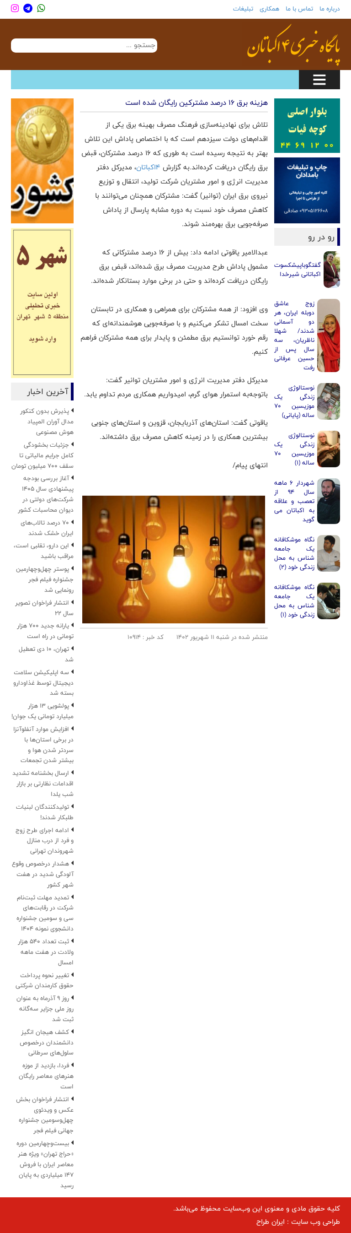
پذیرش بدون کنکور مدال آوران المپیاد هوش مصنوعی (47, 422)
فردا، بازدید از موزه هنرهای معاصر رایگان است (46, 1076)
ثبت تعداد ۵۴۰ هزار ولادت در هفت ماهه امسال (46, 952)
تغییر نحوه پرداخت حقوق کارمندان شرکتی (45, 980)
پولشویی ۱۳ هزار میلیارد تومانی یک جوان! (42, 711)
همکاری (269, 8)
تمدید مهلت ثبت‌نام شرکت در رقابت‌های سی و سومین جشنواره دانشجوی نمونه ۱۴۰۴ (45, 913)
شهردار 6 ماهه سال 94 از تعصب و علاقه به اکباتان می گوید (294, 501)
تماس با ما (299, 8)
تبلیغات (243, 8)
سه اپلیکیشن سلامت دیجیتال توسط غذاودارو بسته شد (43, 683)
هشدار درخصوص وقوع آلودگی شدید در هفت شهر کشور (43, 874)
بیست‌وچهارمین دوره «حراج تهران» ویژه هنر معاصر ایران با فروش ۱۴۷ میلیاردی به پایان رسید (45, 1164)
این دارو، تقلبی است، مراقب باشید (44, 551)
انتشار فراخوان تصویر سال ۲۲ (44, 608)
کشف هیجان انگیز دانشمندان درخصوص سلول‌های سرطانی (47, 1043)
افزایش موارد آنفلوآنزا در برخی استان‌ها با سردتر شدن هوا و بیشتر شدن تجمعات (43, 745)
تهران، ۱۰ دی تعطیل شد (46, 654)
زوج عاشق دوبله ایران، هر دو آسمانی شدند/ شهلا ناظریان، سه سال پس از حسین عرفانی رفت (294, 335)
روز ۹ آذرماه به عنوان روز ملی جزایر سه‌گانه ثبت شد (45, 1009)
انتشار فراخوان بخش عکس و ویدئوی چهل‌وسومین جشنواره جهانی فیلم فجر (45, 1115)
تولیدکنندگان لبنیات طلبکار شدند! (45, 812)
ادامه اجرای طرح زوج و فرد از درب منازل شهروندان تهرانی (45, 841)
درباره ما (329, 8)
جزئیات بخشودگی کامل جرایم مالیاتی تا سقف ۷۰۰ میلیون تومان (42, 455)
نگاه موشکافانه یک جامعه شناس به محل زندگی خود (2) (294, 553)
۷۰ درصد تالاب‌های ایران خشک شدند (47, 528)
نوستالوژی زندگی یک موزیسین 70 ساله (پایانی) (294, 401)
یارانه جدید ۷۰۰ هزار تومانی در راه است (45, 631)
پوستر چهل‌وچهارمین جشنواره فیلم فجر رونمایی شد (45, 579)
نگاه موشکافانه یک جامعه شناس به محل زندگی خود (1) (294, 601)
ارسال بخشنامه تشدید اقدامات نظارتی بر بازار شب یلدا (43, 784)
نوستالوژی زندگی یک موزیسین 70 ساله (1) (294, 449)
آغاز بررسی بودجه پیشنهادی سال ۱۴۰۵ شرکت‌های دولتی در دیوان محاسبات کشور (46, 494)
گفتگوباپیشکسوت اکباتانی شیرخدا (297, 270)
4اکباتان (148, 167)
